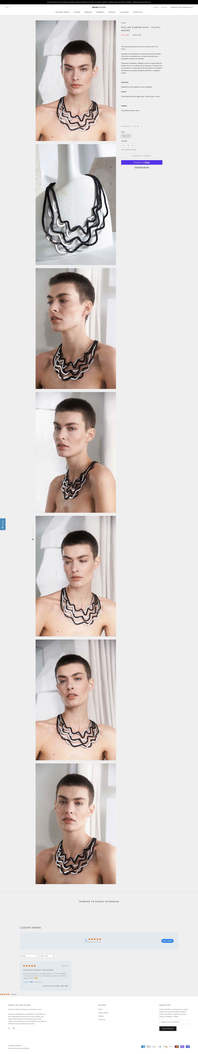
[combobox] (29, 956)
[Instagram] (13, 1028)
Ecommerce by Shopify (21, 1048)
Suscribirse (167, 1028)
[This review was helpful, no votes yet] (62, 986)
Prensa (112, 12)
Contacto (137, 12)
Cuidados (124, 12)
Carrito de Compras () (181, 7)
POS (9, 1048)
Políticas (101, 1016)
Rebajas (88, 12)
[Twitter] (135, 126)
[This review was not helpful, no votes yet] (66, 986)
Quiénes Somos (63, 12)
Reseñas (100, 12)
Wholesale (101, 1020)
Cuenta (156, 7)
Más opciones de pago (142, 167)
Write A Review (167, 941)
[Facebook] (132, 126)
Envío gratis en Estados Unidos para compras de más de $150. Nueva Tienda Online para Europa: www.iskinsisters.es (99, 2)
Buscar (164, 7)
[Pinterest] (137, 126)
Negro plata (126, 136)
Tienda (77, 12)
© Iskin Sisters (14, 1045)
